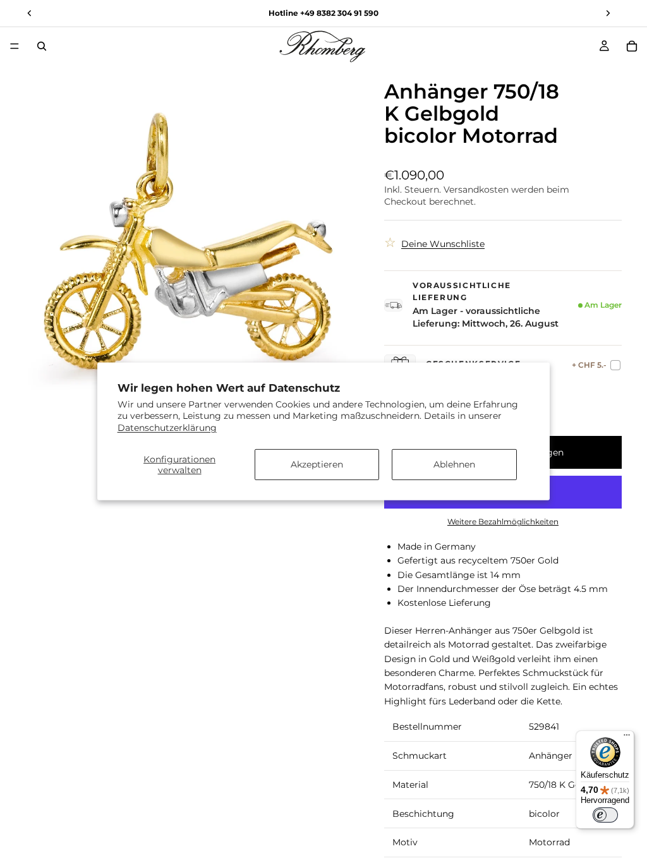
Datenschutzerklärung (167, 427)
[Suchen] (42, 46)
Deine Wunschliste (443, 244)
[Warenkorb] (632, 46)
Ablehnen (454, 464)
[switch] (605, 815)
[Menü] (14, 46)
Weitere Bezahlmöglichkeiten (503, 521)
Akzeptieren (317, 464)
